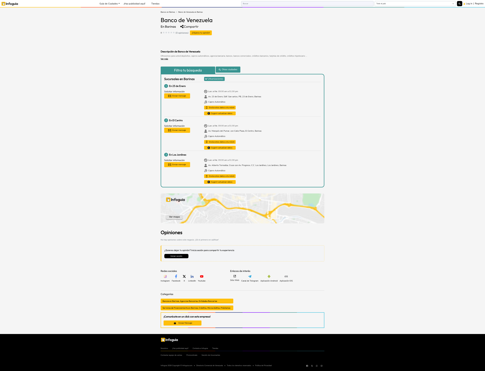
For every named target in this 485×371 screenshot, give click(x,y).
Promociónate (191, 355)
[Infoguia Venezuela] (10, 3)
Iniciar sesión (176, 256)
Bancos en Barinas (168, 12)
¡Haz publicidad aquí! (134, 3)
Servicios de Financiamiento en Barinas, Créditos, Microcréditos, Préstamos (196, 308)
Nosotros (164, 348)
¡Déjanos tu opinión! (201, 32)
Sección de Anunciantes (211, 355)
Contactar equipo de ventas (171, 355)
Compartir (191, 26)
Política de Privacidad (263, 365)
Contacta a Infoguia (200, 348)
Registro (479, 3)
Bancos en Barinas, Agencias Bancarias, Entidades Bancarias (190, 301)
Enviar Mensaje (185, 323)
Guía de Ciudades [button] (109, 3)
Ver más (164, 59)
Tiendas (155, 3)
